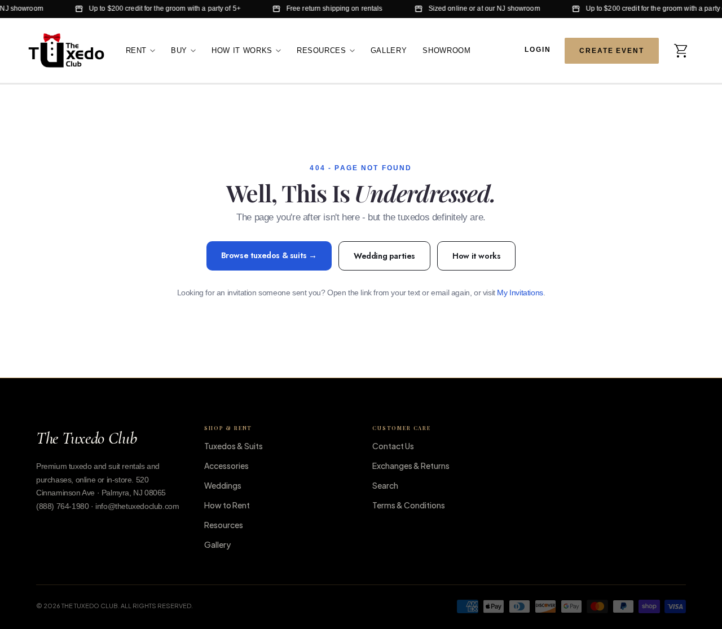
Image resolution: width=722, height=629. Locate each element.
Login (538, 50)
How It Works (242, 50)
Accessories (226, 465)
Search (385, 485)
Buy (179, 50)
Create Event (611, 50)
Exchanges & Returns (411, 465)
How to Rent (227, 505)
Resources (321, 50)
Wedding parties (384, 256)
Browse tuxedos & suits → (269, 255)
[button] (681, 50)
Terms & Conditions (408, 505)
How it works (476, 256)
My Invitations (520, 293)
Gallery (389, 50)
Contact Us (393, 446)
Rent (136, 50)
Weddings (222, 485)
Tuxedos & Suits (233, 446)
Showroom (446, 50)
